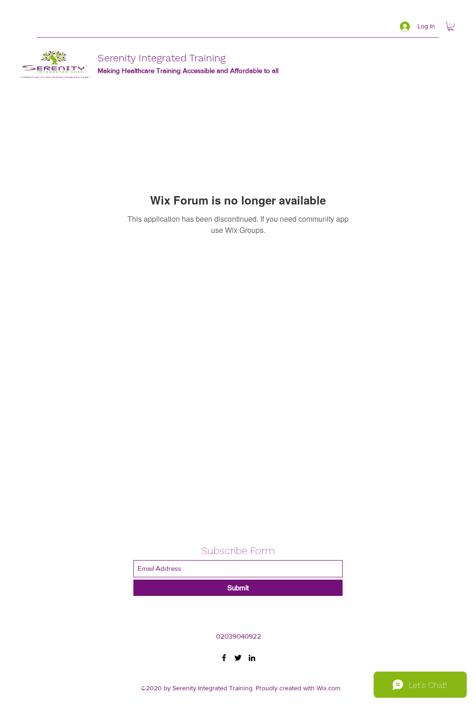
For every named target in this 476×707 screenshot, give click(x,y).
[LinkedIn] (252, 657)
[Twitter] (238, 657)
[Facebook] (224, 657)
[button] (450, 26)
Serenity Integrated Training (161, 58)
